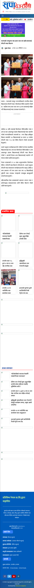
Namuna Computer (21, 586)
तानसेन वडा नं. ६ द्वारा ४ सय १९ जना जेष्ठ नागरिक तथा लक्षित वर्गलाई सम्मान (7, 266)
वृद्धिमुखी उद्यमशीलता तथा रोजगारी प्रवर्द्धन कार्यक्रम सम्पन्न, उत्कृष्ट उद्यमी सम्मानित (21, 402)
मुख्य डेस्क (8, 48)
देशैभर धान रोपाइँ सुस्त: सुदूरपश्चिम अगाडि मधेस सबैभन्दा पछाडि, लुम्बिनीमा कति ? (24, 238)
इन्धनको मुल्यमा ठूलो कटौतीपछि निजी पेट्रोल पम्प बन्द (25, 291)
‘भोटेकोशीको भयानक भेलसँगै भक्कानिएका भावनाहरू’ (7, 237)
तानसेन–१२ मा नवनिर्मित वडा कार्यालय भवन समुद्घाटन (6, 292)
